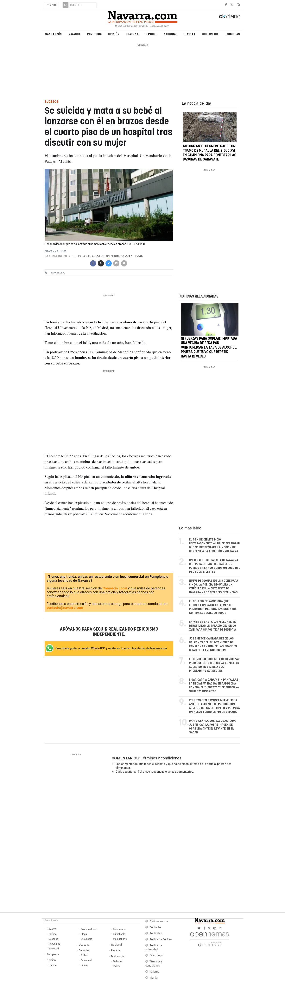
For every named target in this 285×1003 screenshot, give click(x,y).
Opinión (113, 34)
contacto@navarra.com (65, 608)
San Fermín (53, 34)
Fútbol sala (119, 934)
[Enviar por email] (116, 263)
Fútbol (84, 955)
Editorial (52, 965)
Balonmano (119, 929)
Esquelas (232, 34)
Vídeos (117, 966)
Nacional (170, 34)
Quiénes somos (158, 921)
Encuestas (86, 938)
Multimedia (210, 34)
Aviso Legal (156, 955)
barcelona (58, 272)
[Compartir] (93, 263)
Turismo (154, 971)
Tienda (153, 977)
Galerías (117, 961)
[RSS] (220, 928)
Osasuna (131, 34)
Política (52, 934)
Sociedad (53, 948)
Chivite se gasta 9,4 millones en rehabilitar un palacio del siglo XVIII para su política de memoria (212, 625)
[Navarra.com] (142, 16)
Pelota (84, 965)
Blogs (84, 934)
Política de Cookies (160, 939)
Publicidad (155, 933)
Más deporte (120, 938)
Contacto (155, 927)
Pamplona (94, 34)
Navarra (74, 34)
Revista (189, 34)
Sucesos (53, 938)
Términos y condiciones (161, 758)
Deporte (151, 34)
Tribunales (54, 943)
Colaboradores (89, 929)
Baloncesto (87, 960)
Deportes (84, 950)
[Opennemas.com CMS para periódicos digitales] (209, 938)
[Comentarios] (124, 263)
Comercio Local (115, 588)
